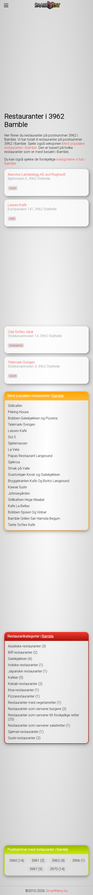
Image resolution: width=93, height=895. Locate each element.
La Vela (13, 450)
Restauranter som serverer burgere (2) (37, 709)
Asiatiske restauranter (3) (27, 646)
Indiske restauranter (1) (25, 665)
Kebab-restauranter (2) (25, 684)
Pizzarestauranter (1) (24, 696)
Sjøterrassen (17, 443)
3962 (32, 179)
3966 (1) (78, 860)
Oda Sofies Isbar (21, 332)
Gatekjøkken (16, 345)
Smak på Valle (19, 468)
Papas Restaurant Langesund (30, 456)
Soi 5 (12, 437)
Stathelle (43, 179)
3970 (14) (57, 869)
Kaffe (12, 218)
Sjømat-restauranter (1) (25, 732)
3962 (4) (58, 860)
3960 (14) (16, 860)
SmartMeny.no (57, 891)
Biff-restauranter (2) (22, 652)
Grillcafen (15, 406)
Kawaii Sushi (17, 487)
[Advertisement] (46, 61)
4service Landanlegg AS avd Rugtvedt (36, 174)
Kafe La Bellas (19, 506)
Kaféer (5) (15, 677)
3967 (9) (36, 869)
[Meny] (6, 5)
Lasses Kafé (17, 205)
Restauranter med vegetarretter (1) (34, 703)
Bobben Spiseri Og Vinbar (27, 512)
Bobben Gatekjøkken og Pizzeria (33, 418)
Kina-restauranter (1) (23, 690)
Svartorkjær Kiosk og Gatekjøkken (34, 475)
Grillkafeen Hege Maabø (26, 500)
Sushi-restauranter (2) (24, 738)
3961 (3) (38, 860)
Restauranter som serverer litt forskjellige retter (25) (43, 717)
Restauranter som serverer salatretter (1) (39, 725)
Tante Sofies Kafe (21, 525)
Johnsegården (19, 493)
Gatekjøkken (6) (20, 659)
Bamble (58, 396)
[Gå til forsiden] (47, 5)
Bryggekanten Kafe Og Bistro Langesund (38, 481)
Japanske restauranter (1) (27, 671)
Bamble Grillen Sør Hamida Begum (34, 518)
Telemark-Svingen (21, 362)
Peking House (18, 412)
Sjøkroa (14, 462)
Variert (12, 188)
